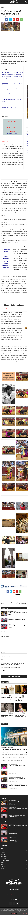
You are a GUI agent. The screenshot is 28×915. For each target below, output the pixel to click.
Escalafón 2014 (4, 856)
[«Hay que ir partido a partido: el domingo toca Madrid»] (21, 707)
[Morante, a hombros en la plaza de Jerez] (4, 809)
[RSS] (14, 903)
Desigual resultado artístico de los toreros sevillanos (21, 602)
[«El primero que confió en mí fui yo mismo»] (7, 707)
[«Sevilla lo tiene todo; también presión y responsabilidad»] (21, 689)
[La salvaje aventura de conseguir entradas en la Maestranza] (14, 736)
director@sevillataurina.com (17, 895)
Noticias (2, 862)
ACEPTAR (14, 913)
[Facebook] (10, 903)
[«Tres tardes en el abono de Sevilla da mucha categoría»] (7, 689)
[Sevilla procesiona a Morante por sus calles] (4, 613)
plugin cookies (25, 913)
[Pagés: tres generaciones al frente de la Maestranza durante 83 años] (4, 779)
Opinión (2, 864)
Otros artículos (4, 608)
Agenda (2, 848)
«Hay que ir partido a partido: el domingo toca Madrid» (20, 717)
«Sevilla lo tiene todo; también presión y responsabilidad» (19, 699)
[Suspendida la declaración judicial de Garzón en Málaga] (4, 816)
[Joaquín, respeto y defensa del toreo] (4, 766)
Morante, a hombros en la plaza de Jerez (18, 808)
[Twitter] (17, 903)
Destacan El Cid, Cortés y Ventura (6, 602)
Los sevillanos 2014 (5, 860)
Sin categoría (3, 870)
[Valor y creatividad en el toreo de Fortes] (4, 626)
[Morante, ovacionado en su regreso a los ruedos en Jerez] (4, 839)
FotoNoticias (3, 858)
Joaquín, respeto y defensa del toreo (17, 765)
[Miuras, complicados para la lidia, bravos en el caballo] (4, 620)
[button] (26, 2)
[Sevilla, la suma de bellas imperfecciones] (4, 773)
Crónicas (2, 7)
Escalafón (3, 854)
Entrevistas (3, 693)
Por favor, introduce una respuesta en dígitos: (10, 667)
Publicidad (3, 866)
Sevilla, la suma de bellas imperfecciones (18, 772)
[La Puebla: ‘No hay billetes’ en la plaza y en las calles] (4, 786)
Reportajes (3, 745)
